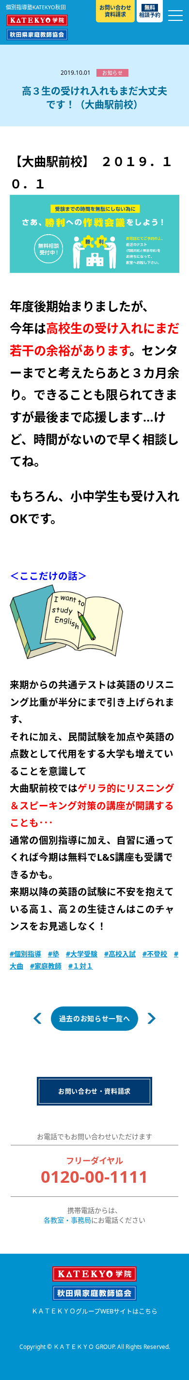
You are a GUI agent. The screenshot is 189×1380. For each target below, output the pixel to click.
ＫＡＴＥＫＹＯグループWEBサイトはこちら (95, 1311)
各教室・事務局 (67, 1220)
